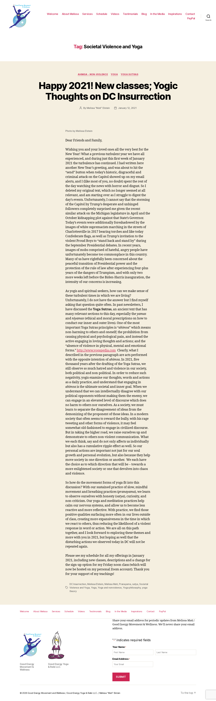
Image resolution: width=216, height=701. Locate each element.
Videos (115, 13)
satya (135, 584)
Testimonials (130, 13)
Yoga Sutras (129, 74)
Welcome (52, 13)
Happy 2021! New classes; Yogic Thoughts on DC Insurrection (108, 91)
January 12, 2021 (127, 107)
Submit (121, 676)
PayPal (191, 18)
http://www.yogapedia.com (96, 350)
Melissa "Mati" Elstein (98, 107)
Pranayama (125, 584)
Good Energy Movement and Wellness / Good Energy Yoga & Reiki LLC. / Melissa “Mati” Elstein (74, 693)
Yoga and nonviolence (110, 587)
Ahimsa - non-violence (93, 74)
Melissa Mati (111, 584)
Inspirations (175, 13)
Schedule (101, 13)
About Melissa (70, 13)
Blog (144, 13)
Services (87, 13)
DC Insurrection (78, 584)
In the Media (157, 13)
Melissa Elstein (95, 584)
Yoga (114, 74)
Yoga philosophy (132, 587)
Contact (190, 13)
